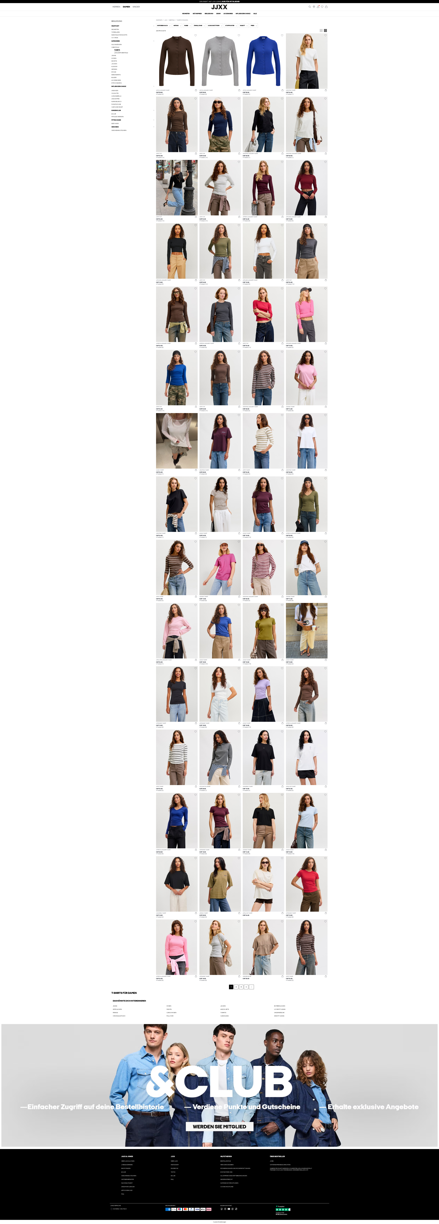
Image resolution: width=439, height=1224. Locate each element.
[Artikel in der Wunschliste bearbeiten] (195, 35)
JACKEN (223, 1006)
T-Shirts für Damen (182, 20)
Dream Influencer (128, 1186)
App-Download (127, 1190)
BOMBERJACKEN (279, 1006)
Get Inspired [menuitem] (197, 13)
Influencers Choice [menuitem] (243, 13)
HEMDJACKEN (117, 1009)
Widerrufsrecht (226, 1179)
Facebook (174, 1168)
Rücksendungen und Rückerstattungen (235, 1168)
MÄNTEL (169, 1009)
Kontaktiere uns (226, 1172)
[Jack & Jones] (219, 9)
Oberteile (172, 20)
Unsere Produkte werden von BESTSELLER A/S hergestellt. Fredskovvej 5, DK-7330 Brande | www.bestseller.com (291, 1169)
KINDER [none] (136, 7)
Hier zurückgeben (227, 1165)
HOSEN (169, 1006)
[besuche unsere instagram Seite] (225, 1209)
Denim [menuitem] (218, 13)
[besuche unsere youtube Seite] (229, 1209)
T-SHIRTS (223, 1012)
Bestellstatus (225, 1161)
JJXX (165, 20)
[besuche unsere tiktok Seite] (236, 1209)
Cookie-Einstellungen (219, 1222)
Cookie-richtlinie (226, 1186)
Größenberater (127, 1179)
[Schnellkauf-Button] (196, 90)
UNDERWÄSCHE (279, 1012)
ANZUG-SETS (224, 1009)
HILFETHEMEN (226, 1156)
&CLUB (123, 1172)
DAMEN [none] (126, 7)
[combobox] (163, 25)
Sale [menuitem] (255, 13)
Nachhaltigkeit (127, 1183)
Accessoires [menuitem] (228, 13)
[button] (177, 61)
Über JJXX (174, 1161)
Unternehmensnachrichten (280, 1165)
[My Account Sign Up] (219, 1085)
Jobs (271, 1161)
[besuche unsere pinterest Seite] (232, 1209)
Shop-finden (125, 1168)
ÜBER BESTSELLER (277, 1156)
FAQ (122, 1194)
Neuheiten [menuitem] (186, 13)
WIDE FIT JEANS (279, 1016)
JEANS (115, 1006)
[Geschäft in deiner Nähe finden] (314, 7)
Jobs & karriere (127, 1165)
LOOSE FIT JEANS (279, 1009)
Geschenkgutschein (128, 1176)
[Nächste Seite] (251, 987)
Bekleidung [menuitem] (209, 13)
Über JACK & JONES (127, 1161)
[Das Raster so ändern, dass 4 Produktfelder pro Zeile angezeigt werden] (325, 31)
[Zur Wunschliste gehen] (322, 7)
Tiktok (173, 1172)
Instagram (175, 1165)
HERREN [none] (116, 7)
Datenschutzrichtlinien (229, 1183)
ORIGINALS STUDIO (119, 1016)
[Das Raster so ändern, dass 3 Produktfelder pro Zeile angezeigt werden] (321, 31)
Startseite (159, 20)
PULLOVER (170, 1016)
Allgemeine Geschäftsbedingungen (233, 1176)
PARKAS (115, 1012)
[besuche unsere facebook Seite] (221, 1209)
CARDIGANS (224, 1016)
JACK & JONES (127, 1156)
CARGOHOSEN (171, 1012)
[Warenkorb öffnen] (326, 7)
